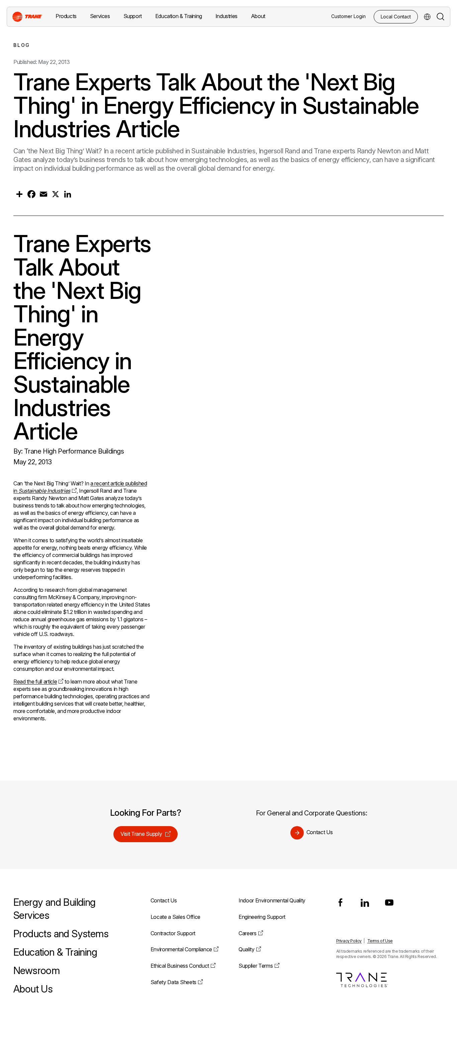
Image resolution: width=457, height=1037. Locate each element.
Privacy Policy (349, 940)
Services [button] (100, 16)
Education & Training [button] (178, 16)
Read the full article (35, 681)
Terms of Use (380, 940)
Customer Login (348, 16)
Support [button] (132, 16)
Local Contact (396, 16)
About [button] (258, 16)
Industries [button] (226, 16)
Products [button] (66, 16)
